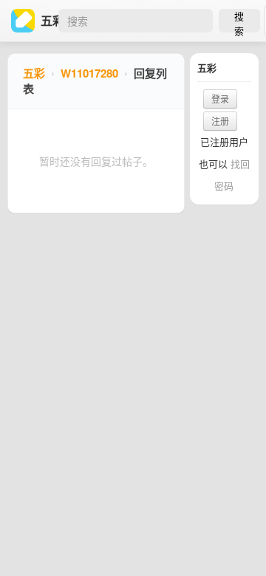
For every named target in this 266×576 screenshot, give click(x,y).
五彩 (34, 73)
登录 (220, 98)
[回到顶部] (235, 542)
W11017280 (89, 73)
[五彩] (26, 20)
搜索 (239, 20)
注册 (220, 120)
